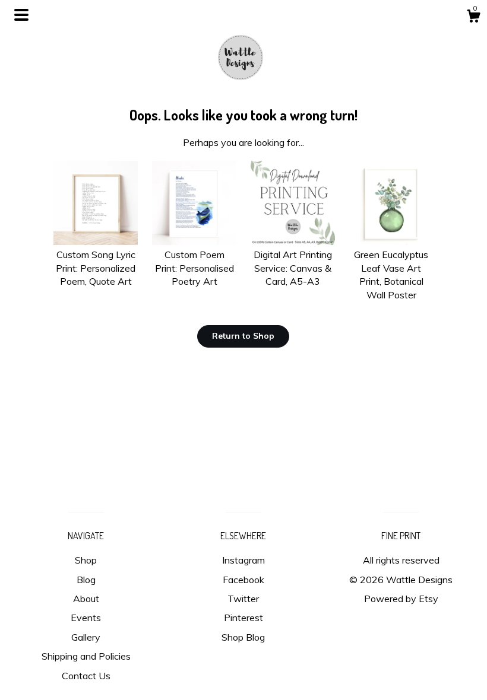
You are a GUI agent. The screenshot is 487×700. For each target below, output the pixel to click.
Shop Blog (243, 637)
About (86, 598)
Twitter (243, 598)
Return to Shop (243, 335)
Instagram (243, 560)
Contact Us (86, 676)
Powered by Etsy (401, 598)
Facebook (243, 580)
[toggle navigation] (21, 15)
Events (86, 617)
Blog (86, 580)
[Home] (243, 53)
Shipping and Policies (86, 656)
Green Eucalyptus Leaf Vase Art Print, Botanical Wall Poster (391, 274)
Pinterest (243, 617)
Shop (86, 560)
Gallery (85, 637)
